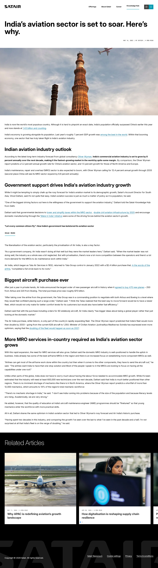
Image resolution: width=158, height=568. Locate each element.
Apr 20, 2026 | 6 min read (92, 510)
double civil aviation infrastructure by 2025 (114, 212)
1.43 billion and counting (34, 128)
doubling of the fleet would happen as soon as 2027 (54, 328)
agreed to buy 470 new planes (129, 287)
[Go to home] (13, 7)
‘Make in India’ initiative (51, 216)
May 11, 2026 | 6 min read (17, 510)
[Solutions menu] (151, 7)
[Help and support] (146, 7)
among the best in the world (113, 134)
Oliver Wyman (85, 156)
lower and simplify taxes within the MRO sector (69, 212)
